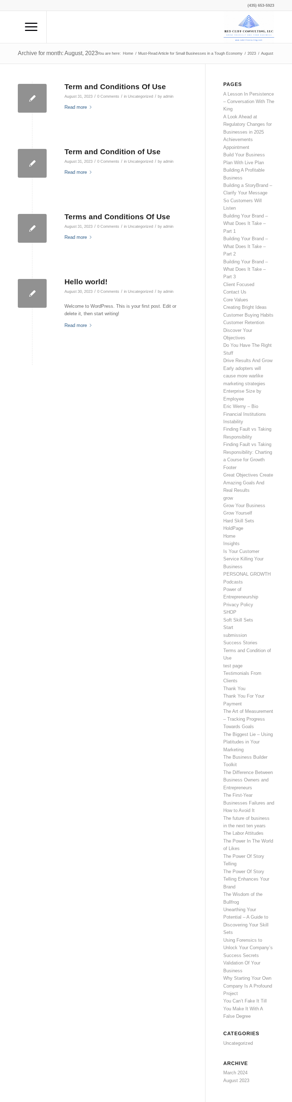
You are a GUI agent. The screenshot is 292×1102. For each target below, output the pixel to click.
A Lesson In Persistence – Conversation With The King (248, 101)
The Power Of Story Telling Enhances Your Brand (246, 879)
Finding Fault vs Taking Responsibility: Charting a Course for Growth (247, 452)
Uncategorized (140, 96)
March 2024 (235, 1072)
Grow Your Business (244, 505)
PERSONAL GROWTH (247, 574)
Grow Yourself (237, 513)
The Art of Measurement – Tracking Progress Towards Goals (248, 719)
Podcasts (233, 582)
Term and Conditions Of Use (115, 86)
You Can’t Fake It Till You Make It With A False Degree (245, 1008)
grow (228, 498)
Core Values (235, 299)
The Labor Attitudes (243, 833)
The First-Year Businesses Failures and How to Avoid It (248, 802)
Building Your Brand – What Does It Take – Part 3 (245, 269)
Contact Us (234, 292)
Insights (231, 543)
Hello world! (86, 282)
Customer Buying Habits (248, 315)
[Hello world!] (32, 293)
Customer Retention (243, 322)
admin (168, 96)
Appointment (236, 147)
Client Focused (238, 284)
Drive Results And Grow (247, 360)
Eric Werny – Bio (240, 406)
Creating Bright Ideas (245, 307)
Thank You (234, 688)
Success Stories (240, 642)
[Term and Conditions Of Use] (32, 98)
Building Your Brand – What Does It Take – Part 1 (245, 223)
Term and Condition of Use (112, 151)
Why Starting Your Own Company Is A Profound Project (247, 985)
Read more (75, 107)
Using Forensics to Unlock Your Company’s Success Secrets (248, 947)
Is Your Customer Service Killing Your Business (243, 559)
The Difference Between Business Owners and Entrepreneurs (248, 780)
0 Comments (108, 96)
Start (228, 627)
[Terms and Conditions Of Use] (32, 228)
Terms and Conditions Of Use (117, 217)
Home (229, 536)
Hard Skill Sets (238, 520)
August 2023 (236, 1080)
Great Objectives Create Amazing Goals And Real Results (248, 482)
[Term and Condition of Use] (32, 163)
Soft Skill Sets (238, 620)
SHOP (229, 612)
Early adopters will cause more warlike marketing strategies (244, 376)
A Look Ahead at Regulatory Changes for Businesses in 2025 (247, 124)
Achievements (238, 139)
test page (233, 665)
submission (235, 635)
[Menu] (27, 27)
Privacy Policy (238, 604)
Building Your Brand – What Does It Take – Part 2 (245, 246)
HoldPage (233, 528)
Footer (229, 467)
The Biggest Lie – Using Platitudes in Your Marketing (248, 742)
